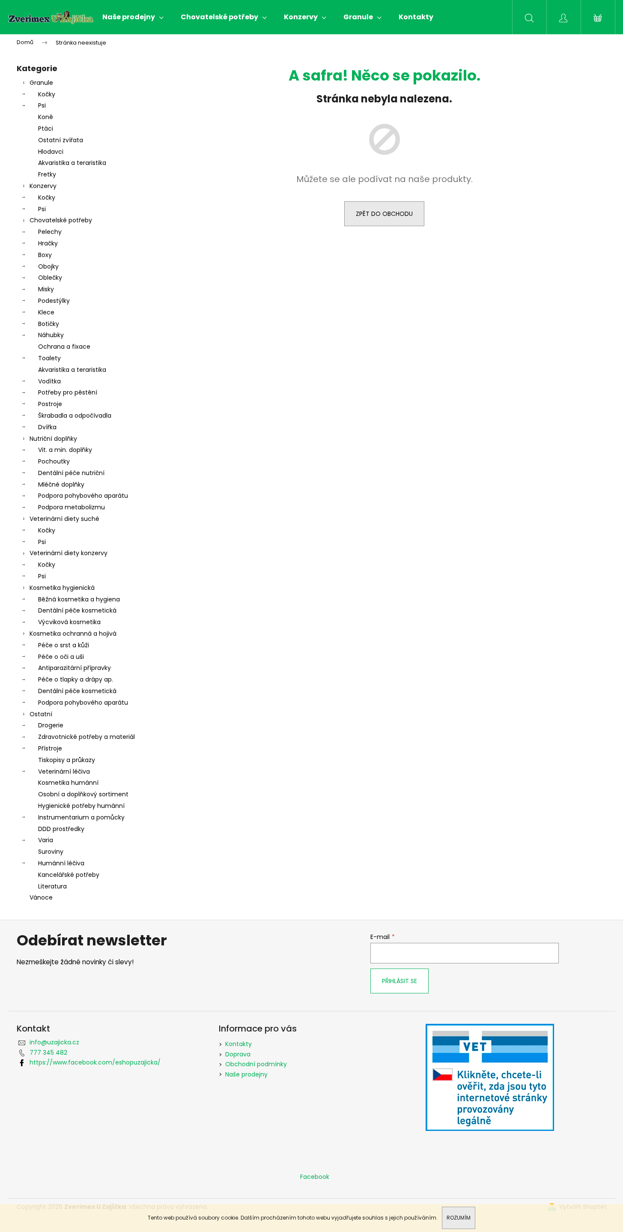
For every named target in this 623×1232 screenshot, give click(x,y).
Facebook (314, 1176)
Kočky (46, 94)
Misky (46, 289)
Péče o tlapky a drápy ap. (75, 679)
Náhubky (51, 335)
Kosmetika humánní (68, 782)
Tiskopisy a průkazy (66, 760)
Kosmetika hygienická (62, 587)
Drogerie (50, 725)
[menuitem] (133, 17)
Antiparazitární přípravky (74, 668)
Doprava (237, 1054)
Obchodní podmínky (256, 1064)
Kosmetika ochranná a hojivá (73, 633)
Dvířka (47, 427)
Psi (42, 105)
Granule (41, 82)
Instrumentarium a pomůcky (81, 817)
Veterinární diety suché (64, 518)
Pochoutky (54, 461)
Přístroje (50, 748)
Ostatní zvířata (60, 140)
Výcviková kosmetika (69, 622)
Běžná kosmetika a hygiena (79, 599)
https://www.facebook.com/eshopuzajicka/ (95, 1062)
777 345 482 (48, 1052)
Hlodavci (50, 151)
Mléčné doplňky (61, 484)
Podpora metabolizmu (71, 507)
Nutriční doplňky (53, 438)
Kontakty (238, 1044)
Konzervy (43, 186)
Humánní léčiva (61, 863)
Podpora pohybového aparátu (83, 495)
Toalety (49, 358)
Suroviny (50, 851)
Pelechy (50, 231)
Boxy (45, 255)
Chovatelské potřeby (61, 220)
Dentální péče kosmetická (77, 610)
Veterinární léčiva (64, 771)
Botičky (48, 324)
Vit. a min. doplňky (65, 450)
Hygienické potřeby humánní (81, 805)
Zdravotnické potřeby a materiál (86, 737)
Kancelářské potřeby (68, 874)
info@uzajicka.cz (54, 1042)
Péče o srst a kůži (63, 645)
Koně (45, 117)
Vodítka (49, 381)
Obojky (48, 266)
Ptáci (45, 128)
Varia (45, 840)
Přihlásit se (399, 981)
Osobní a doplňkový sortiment (83, 794)
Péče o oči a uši (61, 656)
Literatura (52, 886)
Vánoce (41, 897)
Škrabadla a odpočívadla (74, 415)
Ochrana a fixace (64, 346)
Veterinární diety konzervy (68, 553)
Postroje (50, 404)
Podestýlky (54, 300)
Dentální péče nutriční (71, 473)
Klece (46, 312)
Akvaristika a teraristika (72, 162)
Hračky (48, 243)
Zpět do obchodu (384, 213)
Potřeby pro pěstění (67, 392)
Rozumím (459, 1217)
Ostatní (41, 714)
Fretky (47, 174)
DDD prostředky (61, 829)
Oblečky (50, 277)
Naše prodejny (246, 1074)
